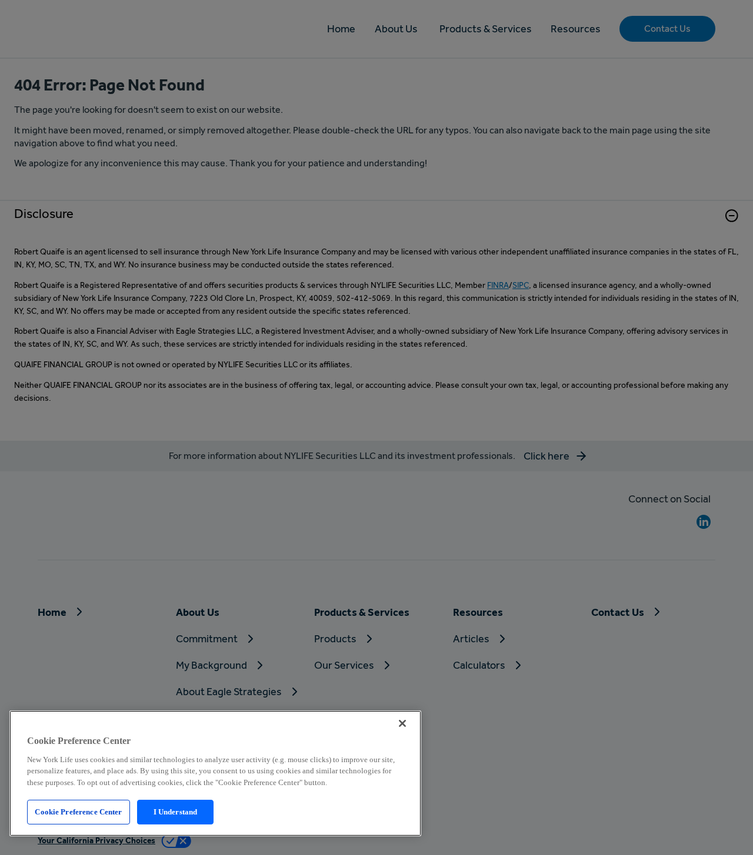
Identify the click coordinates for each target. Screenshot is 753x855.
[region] (215, 773)
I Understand (176, 811)
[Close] (402, 723)
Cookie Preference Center (78, 811)
